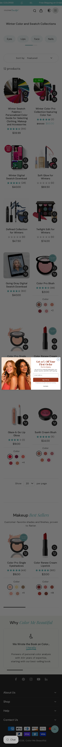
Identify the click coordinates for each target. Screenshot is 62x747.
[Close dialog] (58, 359)
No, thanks (45, 386)
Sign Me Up (45, 380)
